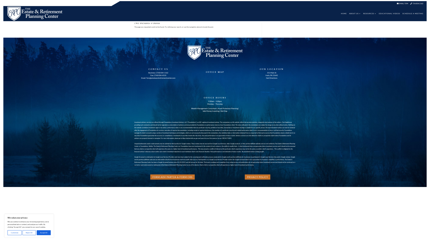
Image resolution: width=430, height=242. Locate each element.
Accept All (43, 233)
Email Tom (403, 3)
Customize (14, 233)
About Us (354, 13)
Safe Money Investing (211, 111)
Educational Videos (389, 13)
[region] (29, 226)
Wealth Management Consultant (204, 108)
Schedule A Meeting (412, 13)
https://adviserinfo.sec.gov (190, 138)
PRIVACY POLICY (257, 177)
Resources (368, 13)
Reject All (29, 233)
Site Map (223, 111)
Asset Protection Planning (228, 108)
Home (344, 13)
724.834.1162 (418, 3)
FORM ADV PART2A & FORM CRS (172, 177)
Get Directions (271, 78)
